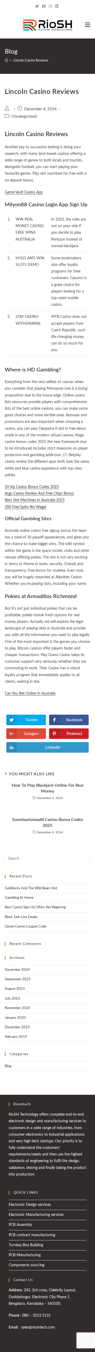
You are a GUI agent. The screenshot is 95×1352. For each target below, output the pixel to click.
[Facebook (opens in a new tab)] (43, 6)
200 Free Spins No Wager (25, 507)
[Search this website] (47, 859)
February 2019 (16, 1037)
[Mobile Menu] (87, 25)
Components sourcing (26, 1265)
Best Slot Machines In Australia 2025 (35, 500)
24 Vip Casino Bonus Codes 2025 (32, 487)
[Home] (6, 60)
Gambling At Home (19, 898)
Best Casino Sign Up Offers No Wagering (35, 907)
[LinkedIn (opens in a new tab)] (57, 6)
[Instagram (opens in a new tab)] (50, 6)
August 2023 (15, 989)
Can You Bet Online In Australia (30, 693)
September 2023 (18, 979)
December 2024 (17, 970)
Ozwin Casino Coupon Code (25, 926)
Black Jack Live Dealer (21, 917)
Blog (8, 1066)
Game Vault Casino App (24, 192)
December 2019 (17, 1027)
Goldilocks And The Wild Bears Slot (31, 888)
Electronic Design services (30, 1205)
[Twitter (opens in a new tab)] (37, 6)
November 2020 (17, 1008)
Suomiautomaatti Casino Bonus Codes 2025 (47, 823)
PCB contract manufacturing (32, 1235)
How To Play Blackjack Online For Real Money (47, 788)
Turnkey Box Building (26, 1245)
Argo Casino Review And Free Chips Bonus (39, 493)
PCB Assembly (20, 1225)
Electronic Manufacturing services (36, 1215)
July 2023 (12, 998)
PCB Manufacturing (25, 1255)
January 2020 (15, 1018)
